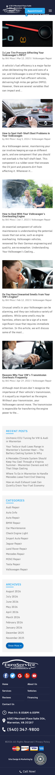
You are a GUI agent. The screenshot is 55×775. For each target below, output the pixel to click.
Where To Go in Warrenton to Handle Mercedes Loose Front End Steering (27, 475)
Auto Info (11, 512)
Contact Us (8, 704)
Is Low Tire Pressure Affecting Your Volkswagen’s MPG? (23, 54)
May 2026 (12, 607)
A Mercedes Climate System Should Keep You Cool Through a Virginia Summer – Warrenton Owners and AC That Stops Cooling (27, 463)
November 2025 (15, 638)
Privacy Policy (42, 742)
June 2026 (12, 601)
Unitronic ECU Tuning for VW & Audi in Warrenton (27, 439)
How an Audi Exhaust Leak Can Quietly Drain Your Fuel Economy (25, 483)
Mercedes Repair (15, 554)
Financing (33, 697)
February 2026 (14, 622)
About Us (32, 684)
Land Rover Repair (16, 548)
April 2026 (12, 612)
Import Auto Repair (17, 538)
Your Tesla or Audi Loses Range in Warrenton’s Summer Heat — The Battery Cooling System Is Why (25, 450)
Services (6, 691)
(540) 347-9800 (38, 15)
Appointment (35, 11)
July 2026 (12, 596)
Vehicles (32, 691)
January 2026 (14, 627)
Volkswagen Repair (42, 58)
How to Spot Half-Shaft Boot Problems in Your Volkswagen (26, 134)
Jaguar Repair (14, 543)
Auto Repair (13, 517)
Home (5, 684)
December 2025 (15, 632)
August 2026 (13, 591)
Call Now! (29, 771)
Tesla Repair (13, 564)
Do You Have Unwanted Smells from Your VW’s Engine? (26, 295)
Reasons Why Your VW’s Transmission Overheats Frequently (24, 376)
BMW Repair (13, 523)
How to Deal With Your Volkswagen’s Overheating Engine (23, 215)
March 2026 (13, 617)
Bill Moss (10, 58)
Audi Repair (12, 507)
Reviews (6, 697)
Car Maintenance (16, 528)
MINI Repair (13, 559)
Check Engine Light (17, 533)
